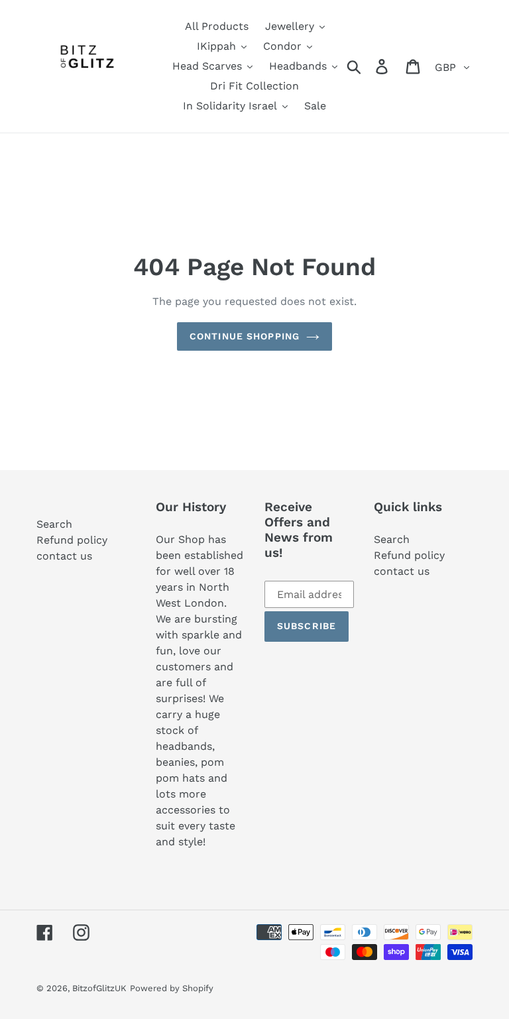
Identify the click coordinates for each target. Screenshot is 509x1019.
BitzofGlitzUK (99, 988)
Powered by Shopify (171, 988)
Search (54, 524)
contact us (64, 556)
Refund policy (71, 540)
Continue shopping (245, 336)
